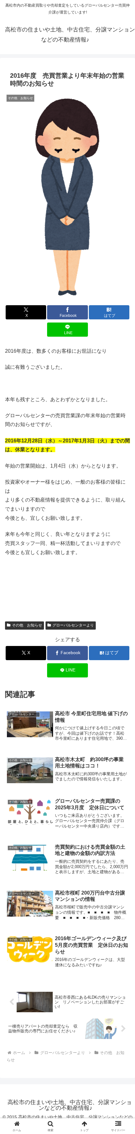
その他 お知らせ (27, 625)
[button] (121, 890)
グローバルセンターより (73, 625)
